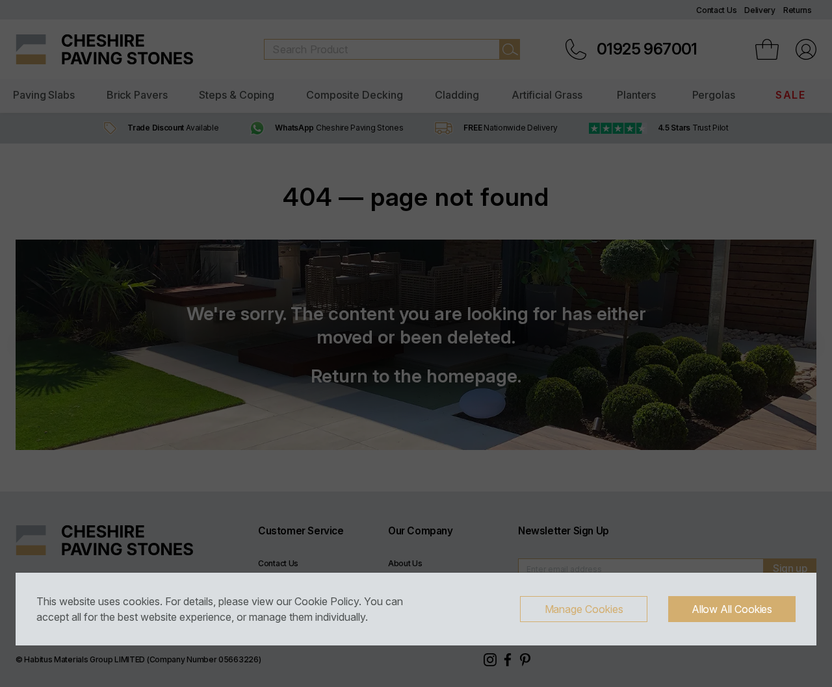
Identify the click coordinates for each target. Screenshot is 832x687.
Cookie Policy (326, 601)
